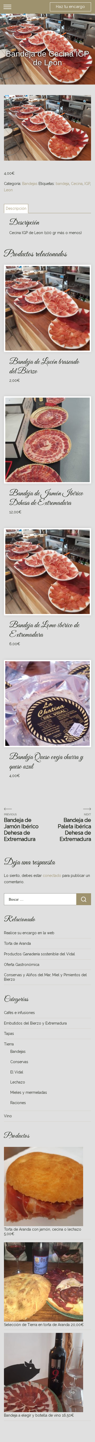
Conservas (19, 1062)
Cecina (77, 184)
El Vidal (16, 1072)
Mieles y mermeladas (28, 1092)
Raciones (18, 1103)
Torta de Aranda (17, 943)
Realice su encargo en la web (29, 933)
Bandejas (29, 184)
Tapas (9, 1033)
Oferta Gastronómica (21, 964)
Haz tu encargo (70, 6)
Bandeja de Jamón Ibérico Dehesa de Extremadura (21, 829)
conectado (52, 875)
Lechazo (17, 1082)
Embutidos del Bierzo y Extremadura (35, 1023)
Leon (8, 190)
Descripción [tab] (16, 208)
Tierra (9, 1044)
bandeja (62, 184)
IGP (87, 184)
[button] (85, 102)
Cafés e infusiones (19, 1013)
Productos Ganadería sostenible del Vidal (39, 954)
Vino (8, 1116)
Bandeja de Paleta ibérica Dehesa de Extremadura (74, 829)
